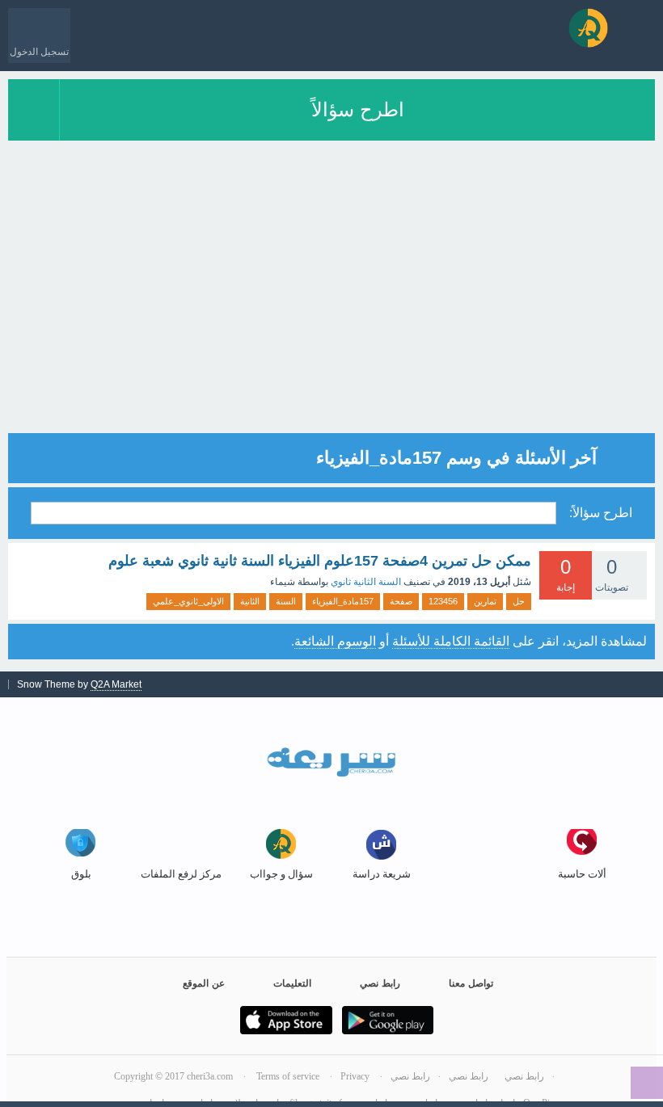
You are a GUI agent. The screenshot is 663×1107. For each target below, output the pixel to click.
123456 (443, 601)
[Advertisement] (331, 320)
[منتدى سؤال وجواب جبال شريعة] (588, 28)
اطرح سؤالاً (357, 109)
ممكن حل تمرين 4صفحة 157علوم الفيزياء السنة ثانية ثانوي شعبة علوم (319, 561)
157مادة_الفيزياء (343, 601)
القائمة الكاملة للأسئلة (450, 641)
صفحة (401, 601)
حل (519, 601)
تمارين (485, 601)
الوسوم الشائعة (335, 641)
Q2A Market (116, 684)
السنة (286, 601)
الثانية (250, 601)
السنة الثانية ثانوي (366, 581)
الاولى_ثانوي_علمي (188, 601)
